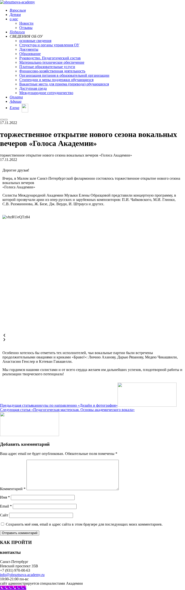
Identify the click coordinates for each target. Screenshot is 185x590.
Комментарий (13, 489)
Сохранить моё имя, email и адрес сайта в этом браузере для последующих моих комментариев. (84, 524)
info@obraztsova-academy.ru (22, 575)
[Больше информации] (2, 119)
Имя (5, 497)
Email (6, 506)
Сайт (4, 515)
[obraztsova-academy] (17, 2)
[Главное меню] (6, 119)
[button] (92, 335)
